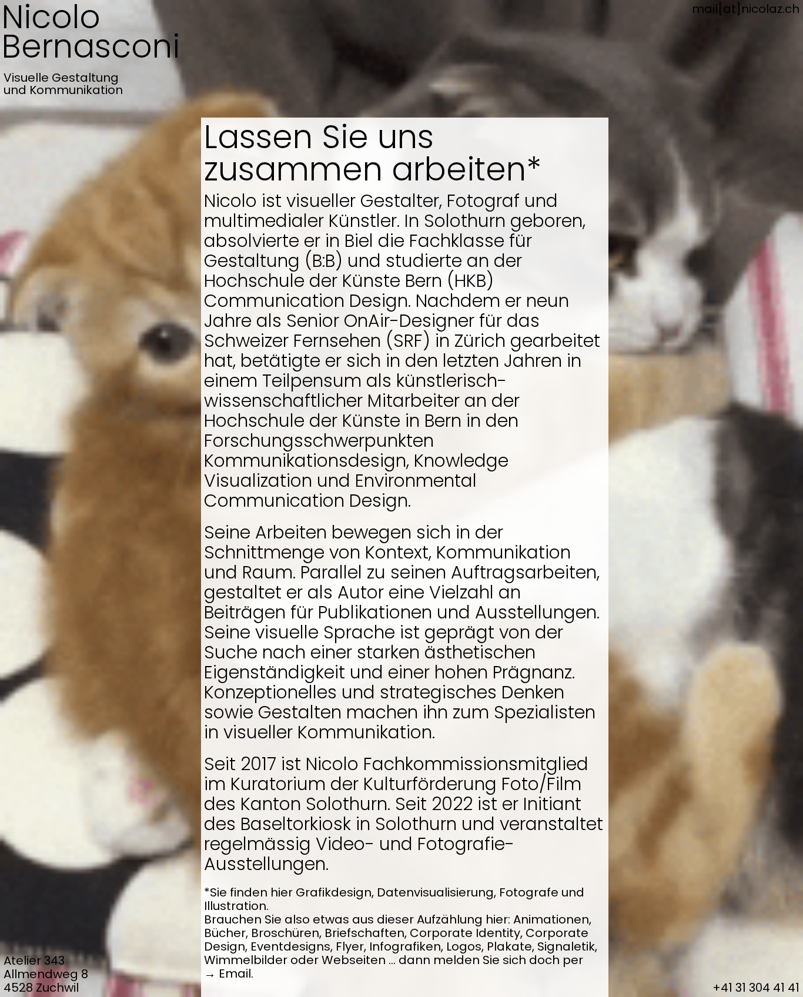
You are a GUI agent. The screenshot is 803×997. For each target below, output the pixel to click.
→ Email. (228, 973)
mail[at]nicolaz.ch (745, 9)
